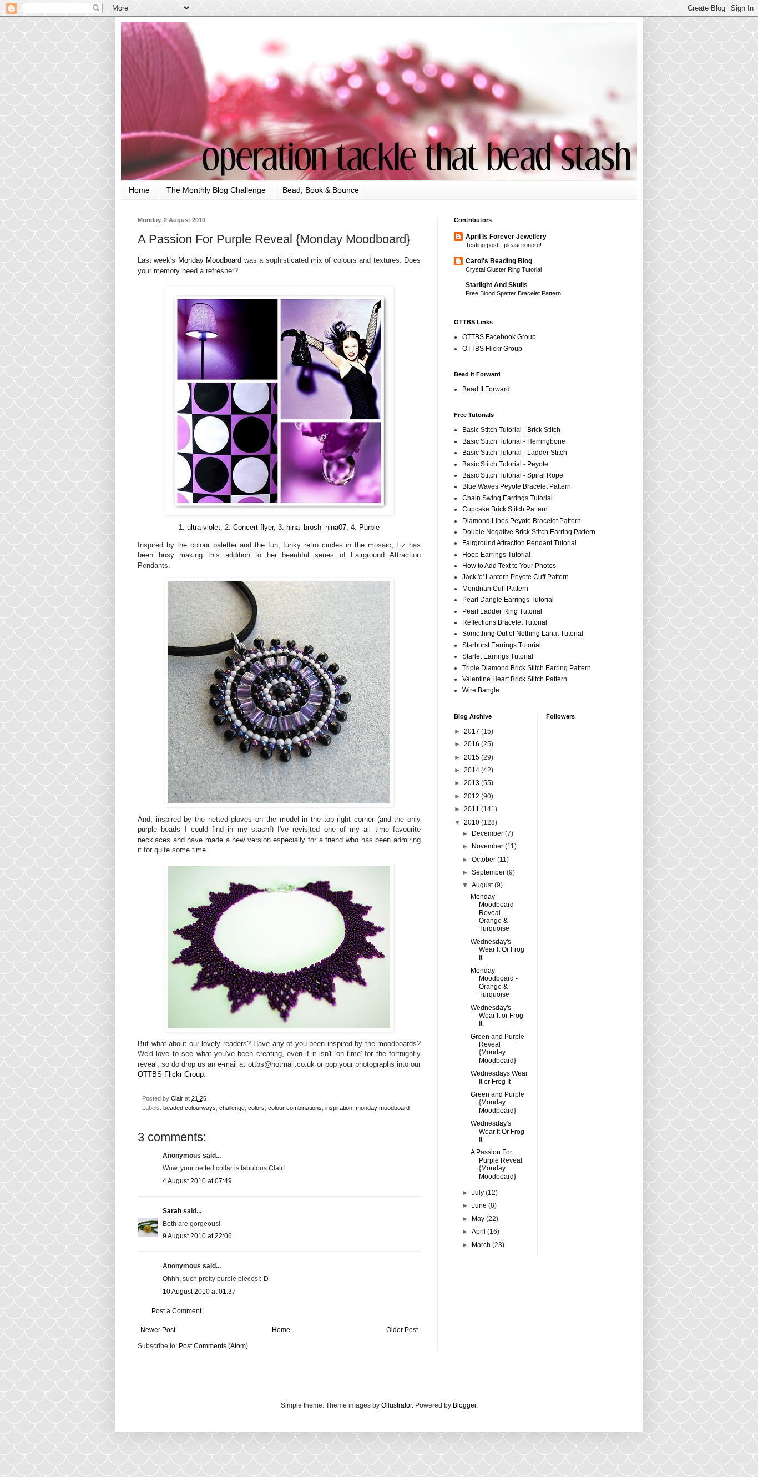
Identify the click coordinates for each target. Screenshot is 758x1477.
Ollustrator (396, 1405)
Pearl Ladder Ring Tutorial (502, 611)
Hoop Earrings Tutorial (496, 555)
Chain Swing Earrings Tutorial (507, 498)
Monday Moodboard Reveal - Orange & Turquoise (492, 913)
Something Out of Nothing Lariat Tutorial (522, 633)
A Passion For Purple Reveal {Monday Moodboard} (496, 1164)
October (484, 859)
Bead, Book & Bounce (320, 189)
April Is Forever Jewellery (506, 236)
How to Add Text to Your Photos (509, 566)
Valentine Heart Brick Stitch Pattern (514, 679)
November (488, 846)
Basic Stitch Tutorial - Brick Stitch (511, 430)
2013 (472, 783)
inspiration (338, 1107)
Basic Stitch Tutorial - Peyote (505, 464)
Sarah (172, 1211)
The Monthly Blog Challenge (216, 189)
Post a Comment (176, 1311)
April (479, 1231)
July (479, 1193)
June (480, 1205)
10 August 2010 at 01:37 (199, 1291)
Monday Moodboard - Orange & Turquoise (494, 982)
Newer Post (157, 1330)
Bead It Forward (486, 389)
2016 (472, 744)
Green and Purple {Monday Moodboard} (497, 1102)
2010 (472, 822)
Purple (369, 527)
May (479, 1219)
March (482, 1245)
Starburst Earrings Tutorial (501, 645)
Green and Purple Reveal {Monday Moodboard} (497, 1048)
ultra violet (203, 527)
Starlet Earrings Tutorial (497, 656)
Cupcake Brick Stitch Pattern (505, 509)
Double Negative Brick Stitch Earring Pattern (528, 532)
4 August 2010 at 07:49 (197, 1181)
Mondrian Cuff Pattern (495, 588)
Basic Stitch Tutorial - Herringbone (513, 441)
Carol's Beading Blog (499, 261)
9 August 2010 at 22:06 (197, 1236)
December (488, 833)
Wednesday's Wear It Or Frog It (497, 950)
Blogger (464, 1405)
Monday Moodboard (209, 260)
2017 (472, 731)
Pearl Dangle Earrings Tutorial (508, 600)
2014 (472, 770)
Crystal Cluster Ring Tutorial (504, 269)
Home (139, 189)
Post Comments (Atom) (213, 1346)
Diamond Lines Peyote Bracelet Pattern (521, 521)
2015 (472, 757)
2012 (472, 796)
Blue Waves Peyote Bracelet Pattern (516, 486)
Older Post (402, 1330)
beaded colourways (189, 1107)
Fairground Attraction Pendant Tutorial (519, 543)
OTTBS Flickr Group (171, 1074)
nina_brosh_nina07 (316, 527)
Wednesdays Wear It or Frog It (499, 1077)
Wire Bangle (480, 690)
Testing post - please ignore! (504, 245)
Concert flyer (253, 527)
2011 (472, 809)
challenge (232, 1107)
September (489, 872)
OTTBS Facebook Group (499, 337)
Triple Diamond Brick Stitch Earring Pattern (526, 668)
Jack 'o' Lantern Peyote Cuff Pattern (515, 577)
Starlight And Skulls (497, 285)
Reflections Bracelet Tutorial (504, 622)
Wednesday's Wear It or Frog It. (497, 1016)
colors (256, 1107)
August (483, 885)
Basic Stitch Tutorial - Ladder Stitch (514, 452)
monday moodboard (383, 1107)
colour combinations (295, 1107)
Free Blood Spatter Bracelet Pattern (513, 293)
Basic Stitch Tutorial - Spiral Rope (512, 475)
